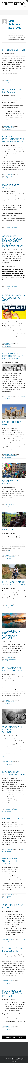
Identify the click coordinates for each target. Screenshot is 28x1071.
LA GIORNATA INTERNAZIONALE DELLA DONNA (12, 356)
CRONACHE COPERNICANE (11, 227)
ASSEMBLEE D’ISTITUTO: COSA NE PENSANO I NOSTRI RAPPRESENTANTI (12, 241)
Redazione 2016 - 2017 (8, 78)
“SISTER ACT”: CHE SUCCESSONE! (12, 949)
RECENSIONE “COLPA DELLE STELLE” (10, 861)
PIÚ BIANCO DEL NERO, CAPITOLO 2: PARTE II (13, 993)
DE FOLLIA (8, 529)
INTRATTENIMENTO (9, 127)
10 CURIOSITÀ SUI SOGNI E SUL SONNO (12, 729)
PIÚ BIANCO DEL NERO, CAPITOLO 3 (13, 669)
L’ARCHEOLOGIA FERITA (11, 423)
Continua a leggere (6, 82)
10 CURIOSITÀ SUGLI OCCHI (13, 906)
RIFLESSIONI (8, 80)
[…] (12, 449)
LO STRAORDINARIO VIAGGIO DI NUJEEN (14, 583)
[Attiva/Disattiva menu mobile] (25, 7)
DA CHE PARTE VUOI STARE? (10, 186)
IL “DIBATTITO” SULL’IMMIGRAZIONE (14, 773)
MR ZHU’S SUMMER (13, 49)
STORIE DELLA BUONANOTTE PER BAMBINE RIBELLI (13, 139)
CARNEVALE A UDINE (10, 482)
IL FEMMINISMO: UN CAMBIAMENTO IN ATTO (13, 298)
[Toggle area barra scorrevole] (26, 1)
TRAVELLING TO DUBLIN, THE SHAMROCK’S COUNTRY (11, 634)
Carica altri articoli (14, 1037)
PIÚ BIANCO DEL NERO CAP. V (11, 90)
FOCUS (23, 396)
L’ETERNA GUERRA (13, 818)
